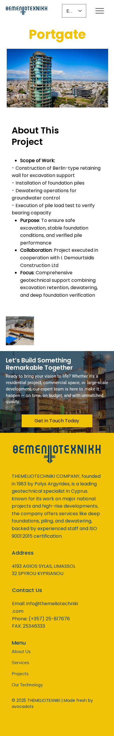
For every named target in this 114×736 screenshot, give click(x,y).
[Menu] (100, 11)
